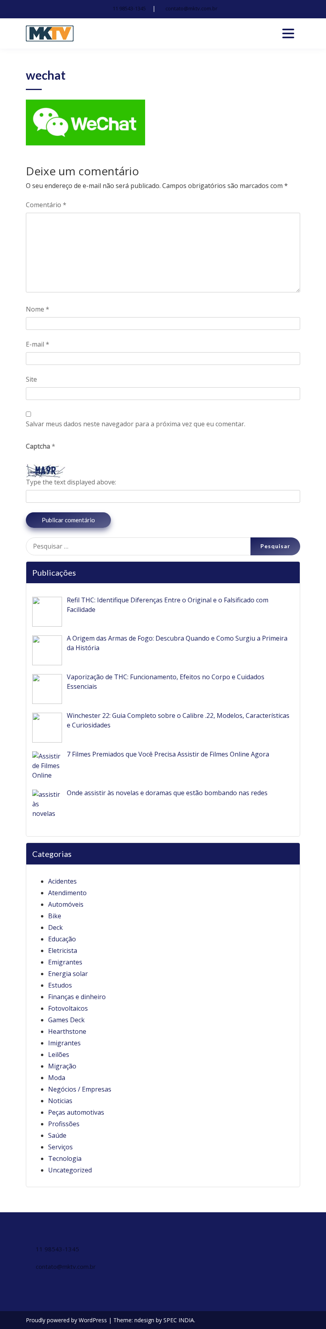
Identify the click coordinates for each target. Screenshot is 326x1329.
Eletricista (62, 950)
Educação (62, 939)
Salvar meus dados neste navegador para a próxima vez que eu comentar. (135, 423)
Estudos (60, 985)
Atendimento (67, 892)
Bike (54, 915)
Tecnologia (65, 1158)
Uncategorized (70, 1170)
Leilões (58, 1054)
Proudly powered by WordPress (67, 1320)
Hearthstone (67, 1031)
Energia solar (68, 973)
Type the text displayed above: (71, 482)
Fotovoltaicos (68, 1008)
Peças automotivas (76, 1112)
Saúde (57, 1135)
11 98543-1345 (129, 8)
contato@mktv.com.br (191, 8)
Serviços (60, 1147)
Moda (56, 1077)
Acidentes (62, 881)
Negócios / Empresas (79, 1089)
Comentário (46, 204)
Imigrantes (64, 1043)
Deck (55, 927)
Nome (37, 309)
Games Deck (66, 1019)
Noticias (60, 1100)
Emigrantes (65, 962)
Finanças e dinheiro (77, 996)
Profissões (64, 1123)
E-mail (37, 344)
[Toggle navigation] (288, 33)
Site (31, 379)
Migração (62, 1066)
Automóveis (65, 904)
